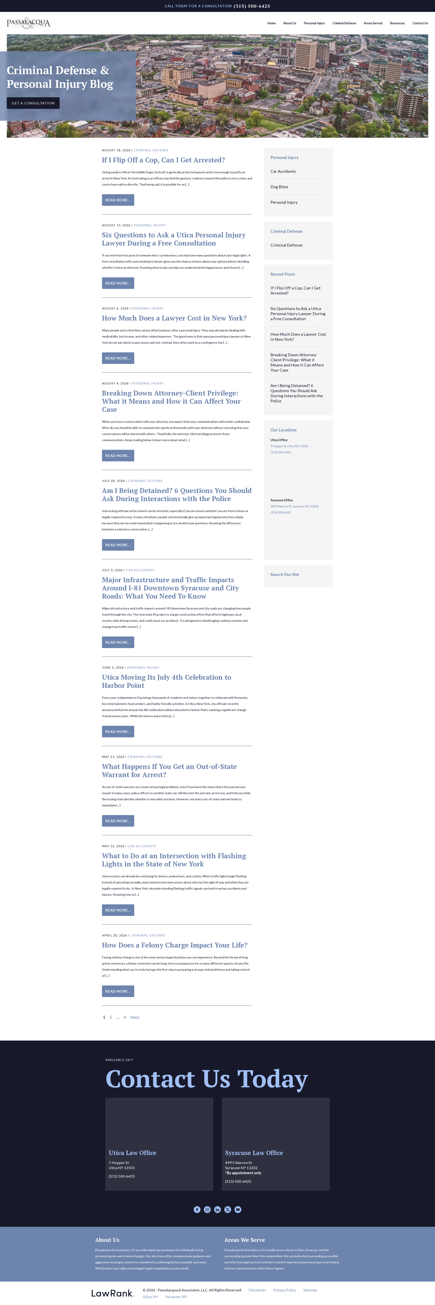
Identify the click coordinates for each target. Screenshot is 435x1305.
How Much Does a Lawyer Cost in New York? (174, 317)
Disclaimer (257, 1290)
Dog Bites (279, 186)
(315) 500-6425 (252, 6)
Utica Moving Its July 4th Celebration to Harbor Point (166, 681)
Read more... (118, 200)
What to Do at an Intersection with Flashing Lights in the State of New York (174, 859)
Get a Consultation (33, 103)
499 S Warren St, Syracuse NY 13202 (295, 506)
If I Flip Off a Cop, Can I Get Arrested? (163, 159)
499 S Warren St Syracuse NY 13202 (243, 1167)
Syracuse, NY (176, 1296)
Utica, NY (150, 1296)
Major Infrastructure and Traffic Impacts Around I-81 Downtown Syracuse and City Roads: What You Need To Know (170, 587)
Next (135, 1017)
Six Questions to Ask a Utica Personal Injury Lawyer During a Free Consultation (174, 238)
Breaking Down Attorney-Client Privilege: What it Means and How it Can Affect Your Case (171, 401)
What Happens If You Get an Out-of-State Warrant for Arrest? (169, 770)
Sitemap (310, 1290)
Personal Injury (150, 225)
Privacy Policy (285, 1290)
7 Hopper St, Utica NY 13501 (289, 446)
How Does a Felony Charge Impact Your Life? (174, 944)
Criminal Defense (151, 150)
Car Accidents (140, 570)
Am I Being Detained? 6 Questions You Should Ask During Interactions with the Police (177, 494)
